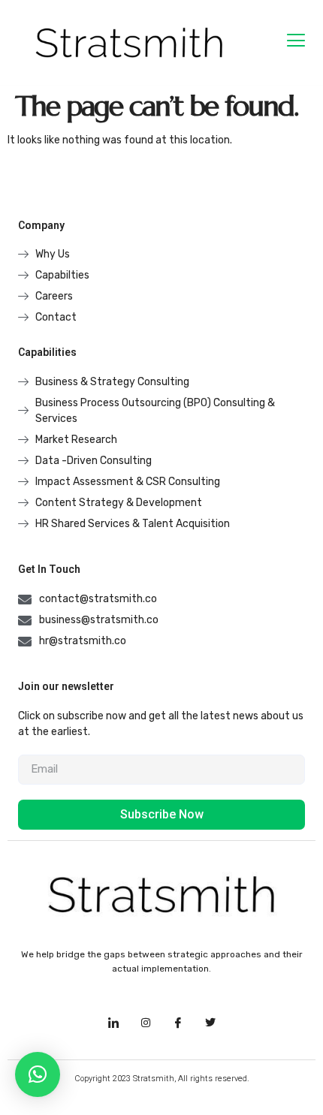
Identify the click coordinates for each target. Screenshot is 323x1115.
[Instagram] (145, 1023)
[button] (37, 1074)
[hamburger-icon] (295, 42)
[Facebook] (178, 1023)
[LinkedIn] (113, 1023)
